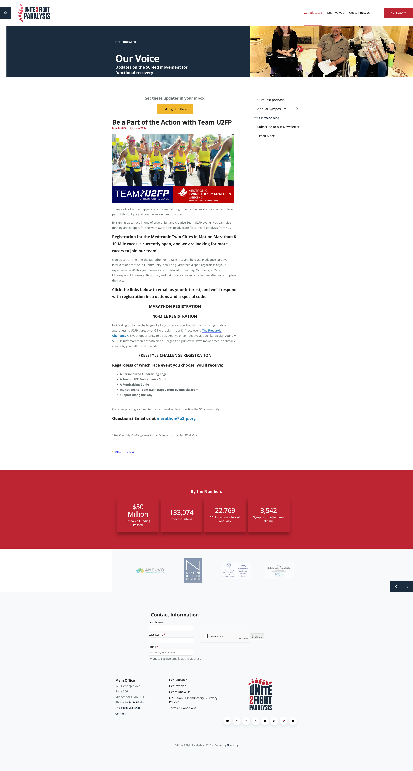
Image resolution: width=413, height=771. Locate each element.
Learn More (266, 136)
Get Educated (313, 13)
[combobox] (18, 13)
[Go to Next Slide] (407, 586)
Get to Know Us (359, 13)
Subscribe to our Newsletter (278, 127)
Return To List (124, 452)
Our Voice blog (268, 118)
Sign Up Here (177, 109)
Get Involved (335, 13)
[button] (5, 13)
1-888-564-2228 (134, 702)
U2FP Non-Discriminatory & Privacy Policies (193, 700)
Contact (120, 713)
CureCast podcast (270, 100)
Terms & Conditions (182, 708)
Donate (400, 13)
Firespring (232, 745)
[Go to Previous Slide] (396, 586)
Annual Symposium (272, 109)
